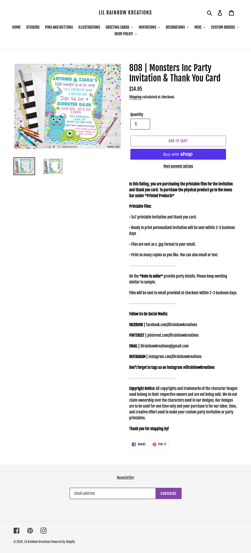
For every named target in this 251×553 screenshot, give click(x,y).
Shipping (135, 97)
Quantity (136, 114)
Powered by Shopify (63, 542)
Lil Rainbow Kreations (125, 13)
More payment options (178, 166)
